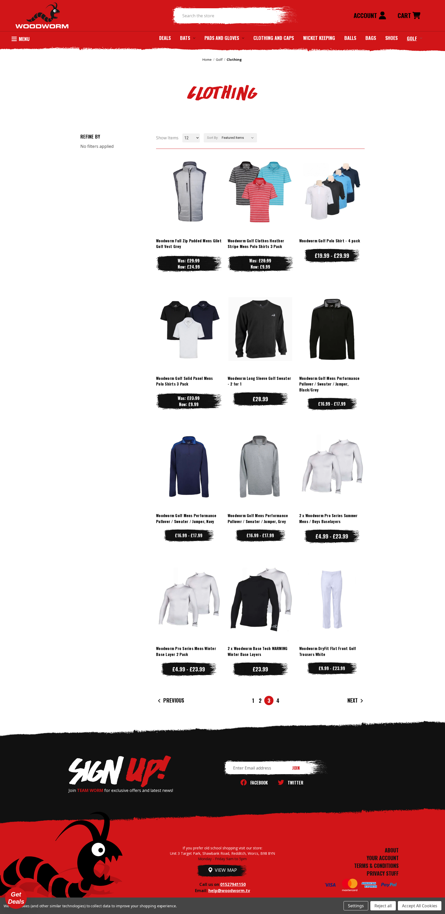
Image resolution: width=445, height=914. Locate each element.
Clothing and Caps (273, 38)
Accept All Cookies (419, 906)
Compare (186, 191)
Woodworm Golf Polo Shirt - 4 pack (329, 240)
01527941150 (233, 884)
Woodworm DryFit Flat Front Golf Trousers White (327, 651)
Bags (370, 38)
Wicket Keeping (319, 38)
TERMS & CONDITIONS (376, 865)
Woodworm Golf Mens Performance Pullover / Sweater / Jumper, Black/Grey (329, 383)
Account (366, 15)
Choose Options (188, 202)
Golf (412, 38)
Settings (356, 906)
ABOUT (392, 850)
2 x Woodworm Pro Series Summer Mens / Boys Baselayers (328, 518)
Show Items (167, 138)
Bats (185, 38)
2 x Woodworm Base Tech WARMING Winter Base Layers (258, 651)
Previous (173, 700)
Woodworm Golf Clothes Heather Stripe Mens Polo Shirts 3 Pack (256, 243)
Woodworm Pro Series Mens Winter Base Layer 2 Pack (186, 651)
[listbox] (239, 137)
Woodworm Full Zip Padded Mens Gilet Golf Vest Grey (188, 243)
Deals (165, 38)
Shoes (391, 38)
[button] (16, 898)
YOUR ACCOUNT (383, 858)
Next (353, 700)
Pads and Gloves (221, 38)
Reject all (383, 906)
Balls (350, 38)
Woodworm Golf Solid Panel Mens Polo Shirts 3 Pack (184, 381)
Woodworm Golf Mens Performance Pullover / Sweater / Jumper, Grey (258, 518)
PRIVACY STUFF (383, 873)
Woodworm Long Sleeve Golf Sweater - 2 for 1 (259, 381)
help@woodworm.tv (229, 890)
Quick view (189, 181)
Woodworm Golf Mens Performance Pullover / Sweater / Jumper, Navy (186, 518)
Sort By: (212, 138)
